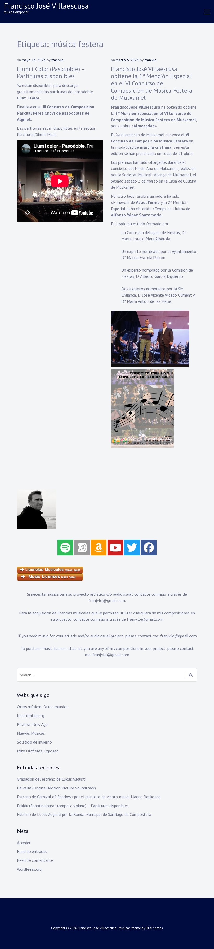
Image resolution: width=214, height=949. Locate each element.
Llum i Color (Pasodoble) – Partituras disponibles (51, 72)
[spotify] (65, 547)
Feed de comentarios (35, 860)
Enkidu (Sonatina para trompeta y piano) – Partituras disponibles (73, 805)
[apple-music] (82, 547)
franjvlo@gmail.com (106, 600)
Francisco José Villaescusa (46, 6)
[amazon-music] (98, 547)
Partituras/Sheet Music (37, 134)
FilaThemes (154, 928)
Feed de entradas (32, 851)
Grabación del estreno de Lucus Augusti (51, 779)
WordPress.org (29, 869)
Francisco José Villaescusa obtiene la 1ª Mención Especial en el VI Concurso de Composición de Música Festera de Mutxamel (151, 83)
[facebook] (149, 547)
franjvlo (57, 60)
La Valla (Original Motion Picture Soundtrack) (56, 787)
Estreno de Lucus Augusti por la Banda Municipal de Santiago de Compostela (84, 814)
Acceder (24, 842)
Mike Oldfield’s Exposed (37, 750)
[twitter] (132, 547)
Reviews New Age (32, 724)
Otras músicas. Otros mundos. (43, 706)
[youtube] (115, 547)
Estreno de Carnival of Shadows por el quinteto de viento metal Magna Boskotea (88, 796)
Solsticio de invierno (34, 742)
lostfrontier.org (30, 715)
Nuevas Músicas (31, 733)
